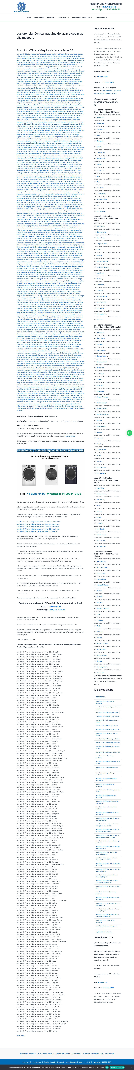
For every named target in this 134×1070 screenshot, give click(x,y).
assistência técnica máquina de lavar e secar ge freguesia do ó (45, 128)
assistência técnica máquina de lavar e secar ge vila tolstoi (37, 397)
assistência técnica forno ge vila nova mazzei (107, 734)
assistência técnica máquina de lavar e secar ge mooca (36, 219)
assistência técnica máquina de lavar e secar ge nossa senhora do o (40, 224)
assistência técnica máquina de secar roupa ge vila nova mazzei (107, 881)
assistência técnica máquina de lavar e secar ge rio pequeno (49, 262)
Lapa (98, 614)
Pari (98, 182)
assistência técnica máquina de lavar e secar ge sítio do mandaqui (51, 272)
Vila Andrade (101, 467)
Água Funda (101, 338)
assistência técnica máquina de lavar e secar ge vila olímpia (56, 359)
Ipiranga (99, 379)
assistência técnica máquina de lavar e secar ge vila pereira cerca (55, 368)
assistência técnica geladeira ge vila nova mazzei (106, 779)
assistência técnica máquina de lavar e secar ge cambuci (36, 86)
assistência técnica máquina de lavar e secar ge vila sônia (44, 393)
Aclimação (100, 117)
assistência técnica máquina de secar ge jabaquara (108, 864)
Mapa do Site (109, 1054)
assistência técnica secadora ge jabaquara (105, 921)
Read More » (21, 1036)
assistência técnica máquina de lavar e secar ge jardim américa (51, 154)
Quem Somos (42, 1054)
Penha (99, 517)
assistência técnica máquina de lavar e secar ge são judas (60, 268)
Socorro (99, 461)
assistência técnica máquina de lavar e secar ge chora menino (62, 113)
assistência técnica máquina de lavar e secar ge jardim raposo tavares (48, 198)
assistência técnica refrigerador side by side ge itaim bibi (107, 904)
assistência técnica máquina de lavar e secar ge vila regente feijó (47, 380)
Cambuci (100, 141)
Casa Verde (101, 238)
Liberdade (100, 170)
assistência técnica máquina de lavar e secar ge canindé (36, 90)
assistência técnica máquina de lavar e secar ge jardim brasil (38, 160)
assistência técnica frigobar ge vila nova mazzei (108, 762)
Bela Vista (100, 123)
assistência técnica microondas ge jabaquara (106, 807)
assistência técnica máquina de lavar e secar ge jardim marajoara (53, 187)
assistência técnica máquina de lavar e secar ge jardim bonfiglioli (60, 158)
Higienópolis (101, 158)
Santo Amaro (101, 450)
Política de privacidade (91, 1054)
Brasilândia (100, 226)
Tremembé (100, 285)
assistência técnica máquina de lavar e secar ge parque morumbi (39, 243)
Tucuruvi (100, 290)
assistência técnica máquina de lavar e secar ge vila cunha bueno (45, 306)
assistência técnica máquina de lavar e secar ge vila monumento (56, 351)
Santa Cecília (101, 193)
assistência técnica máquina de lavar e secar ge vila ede (49, 310)
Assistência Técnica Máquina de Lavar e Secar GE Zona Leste (38, 527)
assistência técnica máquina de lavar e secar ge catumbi (36, 98)
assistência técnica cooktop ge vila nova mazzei (108, 708)
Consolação (101, 153)
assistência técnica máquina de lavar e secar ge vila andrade (45, 294)
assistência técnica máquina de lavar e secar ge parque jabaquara (54, 240)
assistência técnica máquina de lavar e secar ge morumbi (57, 221)
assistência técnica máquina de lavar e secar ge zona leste (46, 404)
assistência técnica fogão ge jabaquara (107, 716)
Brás (98, 135)
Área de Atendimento (63, 1054)
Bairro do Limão (102, 567)
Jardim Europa (102, 403)
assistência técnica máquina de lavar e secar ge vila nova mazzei (107, 825)
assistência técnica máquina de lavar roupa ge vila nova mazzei (107, 859)
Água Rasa (100, 488)
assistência (65, 54)
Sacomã (99, 444)
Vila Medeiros (101, 314)
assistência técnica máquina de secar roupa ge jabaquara (107, 876)
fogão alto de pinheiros (104, 932)
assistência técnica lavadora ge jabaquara (105, 785)
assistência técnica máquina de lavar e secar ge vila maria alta (57, 338)
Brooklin (99, 344)
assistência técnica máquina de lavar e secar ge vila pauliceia (54, 363)
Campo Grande (102, 356)
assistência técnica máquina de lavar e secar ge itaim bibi (44, 147)
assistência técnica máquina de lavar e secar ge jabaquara (107, 819)
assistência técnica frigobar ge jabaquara (105, 756)
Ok (107, 1067)
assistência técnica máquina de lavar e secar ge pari (42, 232)
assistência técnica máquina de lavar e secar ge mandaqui (41, 215)
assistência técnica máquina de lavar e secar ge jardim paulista (56, 192)
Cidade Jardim (102, 362)
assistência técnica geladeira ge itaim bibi (107, 768)
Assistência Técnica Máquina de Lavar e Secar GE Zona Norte (38, 529)
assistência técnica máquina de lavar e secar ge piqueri (36, 251)
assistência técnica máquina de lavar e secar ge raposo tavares (49, 257)
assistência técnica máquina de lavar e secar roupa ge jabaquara (107, 830)
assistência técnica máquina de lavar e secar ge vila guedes (46, 319)
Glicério (99, 164)
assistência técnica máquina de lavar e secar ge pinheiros (63, 249)
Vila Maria (100, 308)
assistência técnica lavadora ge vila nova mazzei (108, 790)
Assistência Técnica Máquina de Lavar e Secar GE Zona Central (38, 522)
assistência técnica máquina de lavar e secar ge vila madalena (38, 336)
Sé (98, 205)
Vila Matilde (101, 541)
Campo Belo (101, 350)
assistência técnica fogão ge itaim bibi (107, 712)
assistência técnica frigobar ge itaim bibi (108, 752)
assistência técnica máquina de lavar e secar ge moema (57, 217)
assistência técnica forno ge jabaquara (107, 729)
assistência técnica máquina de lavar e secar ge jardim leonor (53, 183)
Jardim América (102, 397)
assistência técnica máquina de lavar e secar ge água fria (42, 58)
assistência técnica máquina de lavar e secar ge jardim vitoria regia (40, 204)
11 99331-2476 (112, 9)
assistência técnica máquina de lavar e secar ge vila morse (37, 353)
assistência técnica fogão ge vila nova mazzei (107, 721)
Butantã (99, 591)
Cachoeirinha (101, 232)
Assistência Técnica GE (28, 1054)
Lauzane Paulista (102, 267)
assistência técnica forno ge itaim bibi (107, 725)
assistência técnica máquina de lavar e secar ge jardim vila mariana (58, 202)
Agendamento (76, 1054)
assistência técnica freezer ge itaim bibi (107, 739)
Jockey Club (101, 426)
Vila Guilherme (102, 296)
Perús (99, 626)
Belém (99, 505)
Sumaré (99, 661)
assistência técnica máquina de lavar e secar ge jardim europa (59, 173)
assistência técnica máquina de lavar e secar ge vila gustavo (47, 323)
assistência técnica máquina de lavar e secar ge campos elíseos (54, 88)
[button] (55, 17)
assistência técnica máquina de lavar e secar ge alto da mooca (38, 67)
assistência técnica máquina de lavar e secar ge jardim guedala (52, 179)
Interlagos (100, 373)
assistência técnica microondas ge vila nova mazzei (107, 813)
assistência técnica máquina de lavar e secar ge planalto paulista (51, 253)
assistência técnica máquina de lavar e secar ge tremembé (43, 281)
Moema (99, 432)
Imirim (99, 249)
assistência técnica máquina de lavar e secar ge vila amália (45, 289)
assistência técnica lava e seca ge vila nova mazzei (107, 802)
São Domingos (102, 655)
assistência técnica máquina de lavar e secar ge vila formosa (48, 315)
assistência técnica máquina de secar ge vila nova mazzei (108, 870)
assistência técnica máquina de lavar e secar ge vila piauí (36, 370)
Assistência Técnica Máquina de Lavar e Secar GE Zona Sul (37, 531)
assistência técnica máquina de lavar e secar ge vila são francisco (46, 389)
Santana (99, 279)
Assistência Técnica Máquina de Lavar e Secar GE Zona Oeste (38, 524)
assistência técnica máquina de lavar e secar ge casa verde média (54, 96)
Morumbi (100, 438)
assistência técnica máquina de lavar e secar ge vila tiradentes (60, 395)
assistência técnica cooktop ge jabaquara (105, 702)
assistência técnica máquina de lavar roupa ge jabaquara (107, 853)
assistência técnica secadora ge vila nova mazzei (106, 927)
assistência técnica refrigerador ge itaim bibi (108, 887)
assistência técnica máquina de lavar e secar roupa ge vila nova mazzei (107, 836)
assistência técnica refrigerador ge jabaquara (106, 893)
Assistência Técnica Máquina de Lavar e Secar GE (45, 50)
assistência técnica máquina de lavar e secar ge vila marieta (58, 342)
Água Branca (101, 561)
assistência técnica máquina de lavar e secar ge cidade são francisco (48, 120)
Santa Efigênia (102, 199)
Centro (99, 147)
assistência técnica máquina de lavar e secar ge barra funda (37, 71)
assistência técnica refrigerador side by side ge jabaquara (107, 910)
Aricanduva (101, 500)
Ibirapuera (100, 368)
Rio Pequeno (101, 649)
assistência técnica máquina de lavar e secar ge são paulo (37, 270)
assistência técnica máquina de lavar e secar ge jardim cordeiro (46, 164)
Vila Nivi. (100, 320)
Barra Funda (101, 573)
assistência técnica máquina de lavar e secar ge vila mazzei (37, 349)
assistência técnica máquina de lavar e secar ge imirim (35, 141)
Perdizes (100, 620)
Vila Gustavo (101, 302)
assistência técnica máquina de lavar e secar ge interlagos (52, 143)
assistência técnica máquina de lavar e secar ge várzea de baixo (43, 285)
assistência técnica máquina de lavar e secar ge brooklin (60, 79)
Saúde (99, 455)
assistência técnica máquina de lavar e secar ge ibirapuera (61, 139)
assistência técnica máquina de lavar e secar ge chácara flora (52, 105)
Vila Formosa (101, 535)
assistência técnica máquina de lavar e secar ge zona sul (41, 408)
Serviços (51, 1054)
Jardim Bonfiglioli (103, 608)
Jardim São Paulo (103, 261)
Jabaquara (100, 391)
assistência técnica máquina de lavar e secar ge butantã (59, 84)
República (100, 188)
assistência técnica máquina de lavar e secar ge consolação (49, 124)
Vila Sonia (100, 673)
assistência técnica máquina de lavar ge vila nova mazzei (108, 847)
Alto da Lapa (101, 579)
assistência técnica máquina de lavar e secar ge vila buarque (47, 298)
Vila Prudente (101, 546)
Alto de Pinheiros (103, 585)
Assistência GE (22, 54)
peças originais (70, 436)
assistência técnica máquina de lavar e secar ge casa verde (50, 92)
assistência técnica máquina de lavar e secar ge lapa (54, 207)
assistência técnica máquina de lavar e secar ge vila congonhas (47, 302)
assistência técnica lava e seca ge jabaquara (106, 796)
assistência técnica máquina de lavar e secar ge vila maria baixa (39, 340)
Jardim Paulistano (103, 414)
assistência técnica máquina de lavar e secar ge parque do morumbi (45, 236)
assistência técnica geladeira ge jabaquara (105, 773)
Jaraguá (99, 602)
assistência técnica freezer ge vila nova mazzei (107, 747)
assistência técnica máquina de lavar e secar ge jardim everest (38, 175)
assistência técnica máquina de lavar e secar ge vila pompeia (44, 376)
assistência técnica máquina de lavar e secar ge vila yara (55, 399)
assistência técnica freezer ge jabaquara (108, 742)
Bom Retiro (100, 129)
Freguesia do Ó (102, 244)
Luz (98, 176)
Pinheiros (100, 632)
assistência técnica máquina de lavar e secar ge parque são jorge (47, 247)
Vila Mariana (101, 473)
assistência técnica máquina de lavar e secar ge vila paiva (37, 361)
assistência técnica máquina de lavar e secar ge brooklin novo (38, 81)
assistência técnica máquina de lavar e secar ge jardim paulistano (39, 194)
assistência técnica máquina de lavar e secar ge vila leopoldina (60, 334)
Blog (101, 1054)
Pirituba (99, 638)
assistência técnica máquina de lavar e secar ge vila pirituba (55, 372)
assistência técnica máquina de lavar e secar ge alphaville (56, 60)
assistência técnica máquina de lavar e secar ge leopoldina (51, 211)
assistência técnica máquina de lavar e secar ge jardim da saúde (50, 168)
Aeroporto (100, 332)
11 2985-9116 (109, 6)
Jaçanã (99, 255)
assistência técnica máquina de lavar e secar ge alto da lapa (56, 65)
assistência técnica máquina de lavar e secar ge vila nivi (53, 355)
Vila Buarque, (101, 211)
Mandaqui (100, 273)
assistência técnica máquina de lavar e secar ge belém (50, 73)
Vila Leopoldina (102, 667)
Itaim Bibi (100, 385)
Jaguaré (99, 597)
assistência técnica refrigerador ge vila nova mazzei (107, 898)
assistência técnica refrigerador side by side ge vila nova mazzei (107, 915)
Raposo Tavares (102, 643)
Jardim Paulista (102, 409)
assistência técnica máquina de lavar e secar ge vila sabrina (43, 385)
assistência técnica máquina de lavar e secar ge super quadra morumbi (50, 277)
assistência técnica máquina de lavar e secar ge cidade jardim (38, 115)
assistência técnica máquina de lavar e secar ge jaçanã (57, 149)
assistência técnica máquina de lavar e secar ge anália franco (58, 69)
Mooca (99, 511)
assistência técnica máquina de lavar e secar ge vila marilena (38, 344)
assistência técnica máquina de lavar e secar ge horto (44, 137)
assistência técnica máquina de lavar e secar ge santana (43, 266)
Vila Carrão (101, 529)
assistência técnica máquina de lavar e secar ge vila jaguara (43, 332)
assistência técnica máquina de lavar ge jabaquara (108, 842)
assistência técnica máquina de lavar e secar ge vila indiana (43, 327)
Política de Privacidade (117, 1067)
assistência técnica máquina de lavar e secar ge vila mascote (57, 346)
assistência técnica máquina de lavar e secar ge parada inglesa (45, 228)
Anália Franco (101, 494)
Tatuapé (99, 523)
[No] (132, 1067)
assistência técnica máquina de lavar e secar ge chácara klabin (50, 109)
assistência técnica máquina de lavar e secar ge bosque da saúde (44, 77)
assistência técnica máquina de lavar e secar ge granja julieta (45, 132)
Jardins (99, 420)
